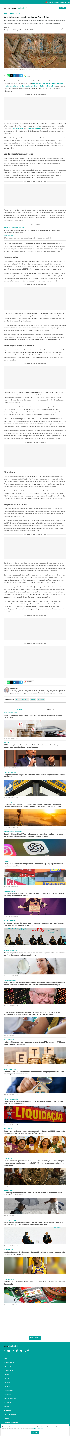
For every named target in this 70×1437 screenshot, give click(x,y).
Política (6, 1378)
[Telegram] (21, 1350)
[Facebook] (28, 1350)
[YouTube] (8, 1350)
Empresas (7, 1374)
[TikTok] (17, 1350)
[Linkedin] (13, 1350)
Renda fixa (7, 1386)
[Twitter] (25, 1350)
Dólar (33, 699)
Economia (7, 1382)
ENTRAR (62, 8)
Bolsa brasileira (17, 128)
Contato (6, 1418)
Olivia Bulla (7, 28)
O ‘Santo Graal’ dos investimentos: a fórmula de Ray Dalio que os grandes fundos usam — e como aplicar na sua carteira (33, 231)
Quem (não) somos (10, 1414)
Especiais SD (8, 1394)
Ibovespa (41, 699)
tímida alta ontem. (34, 128)
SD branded (7, 1402)
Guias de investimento (11, 1398)
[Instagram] (5, 1350)
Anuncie (6, 1406)
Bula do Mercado (21, 699)
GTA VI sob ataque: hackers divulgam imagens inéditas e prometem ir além (28, 238)
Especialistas (8, 1390)
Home (5, 1358)
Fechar (35, 1432)
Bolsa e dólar (8, 1366)
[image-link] (35, 728)
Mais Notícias (35, 1338)
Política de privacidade (11, 1422)
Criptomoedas (8, 1370)
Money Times (8, 1410)
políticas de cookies (37, 1428)
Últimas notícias (9, 1362)
